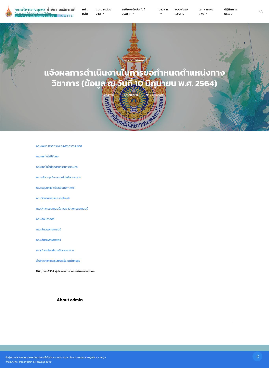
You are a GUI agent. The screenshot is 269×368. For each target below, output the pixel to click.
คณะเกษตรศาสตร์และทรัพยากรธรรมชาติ (59, 146)
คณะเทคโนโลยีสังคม (47, 156)
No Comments (154, 95)
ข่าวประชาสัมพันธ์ (134, 60)
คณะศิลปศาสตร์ (45, 219)
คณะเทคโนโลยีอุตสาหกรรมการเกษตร (57, 167)
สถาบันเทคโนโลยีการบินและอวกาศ (55, 250)
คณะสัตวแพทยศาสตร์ (48, 229)
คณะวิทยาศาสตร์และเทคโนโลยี (53, 198)
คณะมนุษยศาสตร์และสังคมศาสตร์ (55, 188)
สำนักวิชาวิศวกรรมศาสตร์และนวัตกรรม (58, 261)
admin (110, 95)
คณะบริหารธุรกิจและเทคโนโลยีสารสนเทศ (58, 177)
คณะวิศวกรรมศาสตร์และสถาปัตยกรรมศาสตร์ (62, 209)
